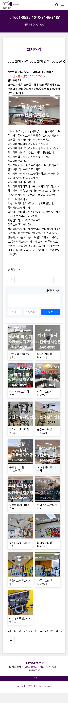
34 (52, 631)
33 (46, 631)
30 (30, 631)
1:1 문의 (34, 678)
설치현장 (40, 25)
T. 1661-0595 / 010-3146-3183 (34, 17)
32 (41, 631)
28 (20, 631)
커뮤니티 (28, 25)
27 (15, 631)
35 (57, 631)
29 (25, 631)
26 (9, 631)
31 (36, 631)
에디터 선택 (54, 290)
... (5, 631)
